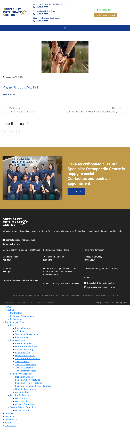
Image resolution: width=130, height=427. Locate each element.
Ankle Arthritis (22, 361)
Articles (8, 422)
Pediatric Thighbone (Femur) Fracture (33, 386)
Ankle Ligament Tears (25, 370)
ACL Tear (19, 331)
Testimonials (11, 419)
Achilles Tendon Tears (25, 364)
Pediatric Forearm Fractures (28, 383)
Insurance (9, 416)
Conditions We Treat (15, 322)
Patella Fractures (23, 328)
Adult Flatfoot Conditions (27, 358)
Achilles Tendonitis (24, 367)
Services (9, 413)
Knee (12, 325)
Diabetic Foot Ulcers (25, 355)
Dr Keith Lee (16, 319)
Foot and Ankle (17, 340)
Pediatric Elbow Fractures (27, 380)
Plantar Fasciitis (22, 352)
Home (8, 307)
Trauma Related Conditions (23, 407)
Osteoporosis (21, 398)
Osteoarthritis (21, 401)
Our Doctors (16, 313)
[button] (5, 131)
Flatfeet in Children (24, 377)
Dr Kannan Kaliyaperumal (22, 316)
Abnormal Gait (22, 392)
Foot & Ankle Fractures (26, 346)
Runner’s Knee (21, 337)
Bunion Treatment (23, 343)
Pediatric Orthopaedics (21, 373)
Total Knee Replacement (26, 334)
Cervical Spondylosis (25, 404)
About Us (9, 310)
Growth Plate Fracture (25, 389)
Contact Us (10, 425)
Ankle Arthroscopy (24, 349)
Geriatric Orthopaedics (21, 395)
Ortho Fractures (22, 410)
